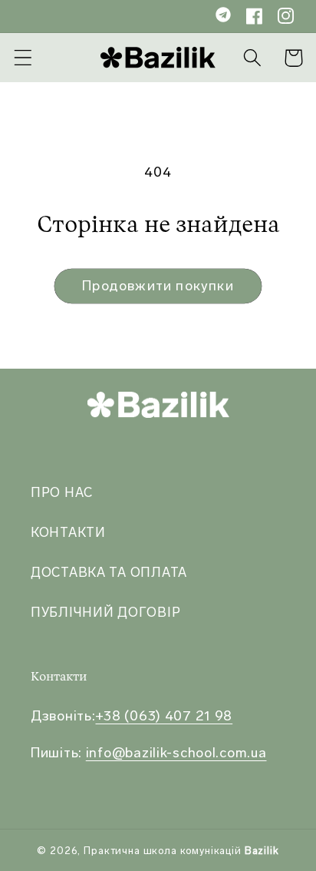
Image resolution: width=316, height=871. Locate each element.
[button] (23, 58)
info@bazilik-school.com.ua (176, 752)
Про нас (62, 492)
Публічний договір (105, 612)
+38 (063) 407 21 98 (163, 715)
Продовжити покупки (158, 285)
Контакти (68, 532)
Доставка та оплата (109, 572)
